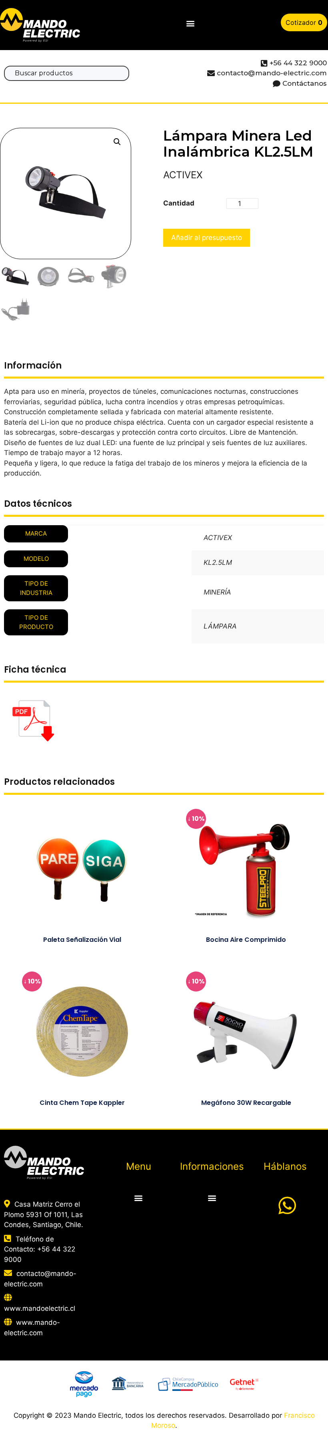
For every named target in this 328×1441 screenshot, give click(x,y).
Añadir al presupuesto (206, 238)
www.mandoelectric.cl (39, 1308)
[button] (190, 23)
